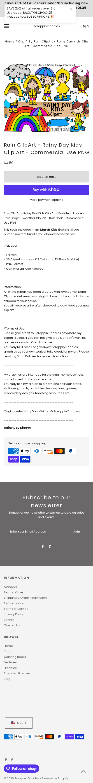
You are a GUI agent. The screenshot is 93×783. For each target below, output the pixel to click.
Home (10, 41)
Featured (10, 662)
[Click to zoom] (82, 71)
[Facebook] (43, 547)
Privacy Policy (14, 614)
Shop (8, 651)
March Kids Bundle (54, 229)
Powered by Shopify (55, 778)
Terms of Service (16, 609)
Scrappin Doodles (46, 26)
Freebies (10, 668)
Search (9, 620)
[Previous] (11, 98)
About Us (10, 587)
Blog (7, 679)
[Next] (82, 98)
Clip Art (24, 41)
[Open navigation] (12, 26)
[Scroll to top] (83, 771)
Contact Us (12, 625)
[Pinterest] (50, 547)
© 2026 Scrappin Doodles (22, 778)
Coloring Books (15, 657)
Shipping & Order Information (25, 598)
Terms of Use (13, 592)
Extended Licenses (17, 673)
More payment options (46, 200)
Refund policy (14, 603)
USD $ (22, 723)
